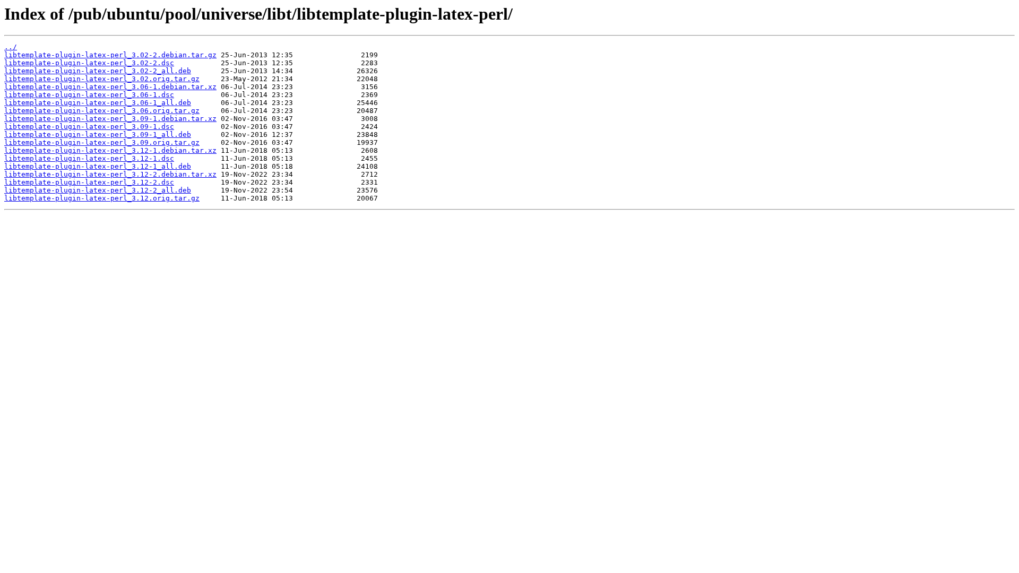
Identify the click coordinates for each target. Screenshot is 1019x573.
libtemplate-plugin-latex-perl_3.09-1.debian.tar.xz (110, 119)
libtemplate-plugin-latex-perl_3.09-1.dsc (89, 127)
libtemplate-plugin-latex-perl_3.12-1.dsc (89, 158)
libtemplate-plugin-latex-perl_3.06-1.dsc (89, 95)
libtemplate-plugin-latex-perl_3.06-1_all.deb (97, 103)
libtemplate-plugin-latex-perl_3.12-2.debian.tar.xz (110, 174)
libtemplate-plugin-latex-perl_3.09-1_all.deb (97, 134)
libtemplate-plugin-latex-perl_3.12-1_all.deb (97, 166)
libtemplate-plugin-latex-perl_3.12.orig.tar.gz (102, 198)
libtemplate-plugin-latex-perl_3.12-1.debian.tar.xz (110, 150)
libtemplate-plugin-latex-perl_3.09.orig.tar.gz (102, 142)
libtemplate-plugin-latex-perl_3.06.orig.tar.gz (102, 111)
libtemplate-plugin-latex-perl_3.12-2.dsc (89, 182)
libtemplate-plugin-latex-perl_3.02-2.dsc (89, 63)
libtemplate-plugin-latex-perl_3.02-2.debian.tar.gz (110, 55)
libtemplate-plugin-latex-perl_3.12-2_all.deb (97, 190)
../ (10, 47)
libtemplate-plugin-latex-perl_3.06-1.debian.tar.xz (110, 87)
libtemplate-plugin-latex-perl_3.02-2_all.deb (97, 71)
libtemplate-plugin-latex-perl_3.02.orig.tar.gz (102, 79)
